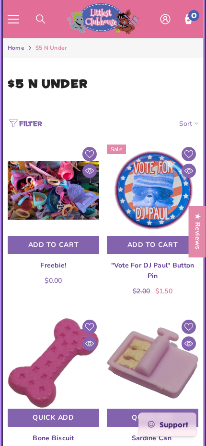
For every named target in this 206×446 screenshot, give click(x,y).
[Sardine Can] (152, 363)
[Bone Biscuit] (53, 363)
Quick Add (53, 417)
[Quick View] (89, 171)
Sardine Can (152, 438)
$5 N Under (51, 48)
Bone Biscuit (53, 438)
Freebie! (53, 265)
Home (16, 48)
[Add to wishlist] (89, 154)
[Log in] (165, 19)
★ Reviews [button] (197, 231)
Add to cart (53, 244)
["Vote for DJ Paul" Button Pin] (152, 190)
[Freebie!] (53, 190)
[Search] (40, 19)
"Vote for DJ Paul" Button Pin (153, 270)
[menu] (13, 19)
